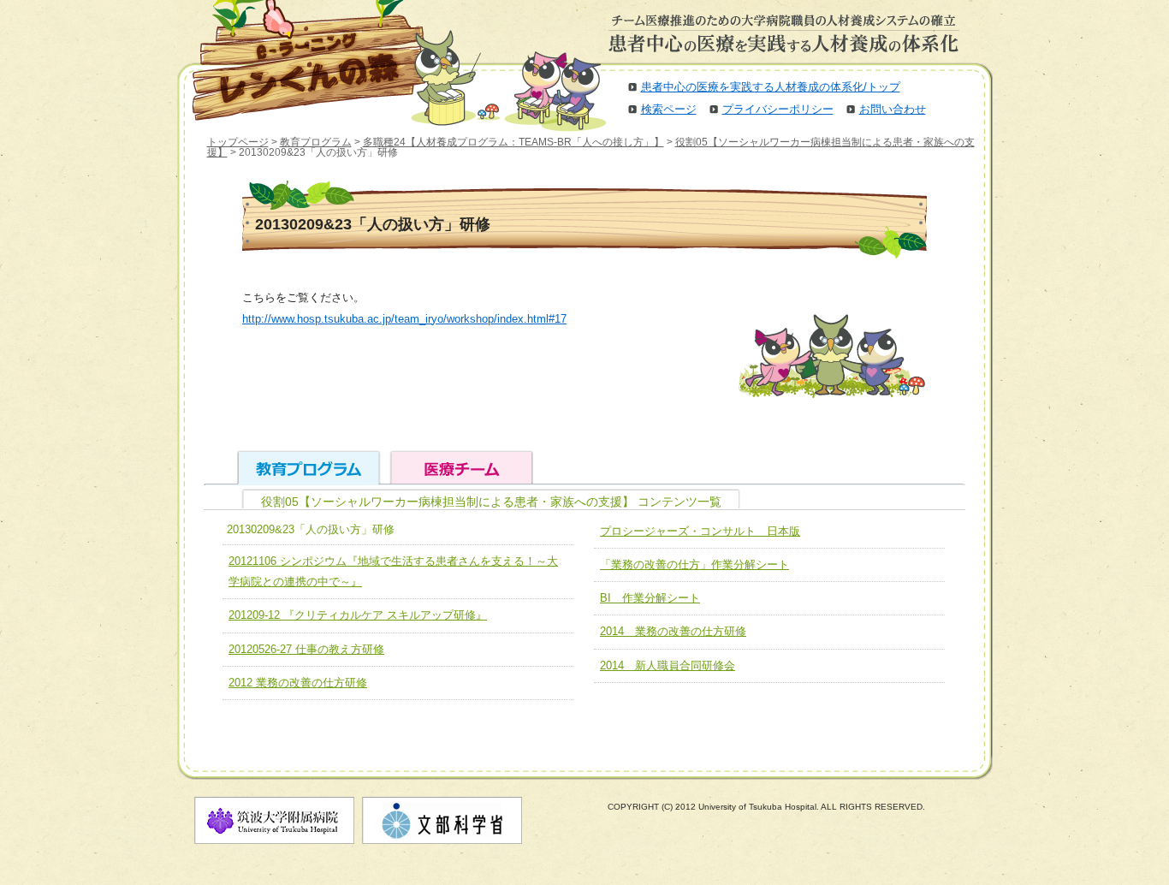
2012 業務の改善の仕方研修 (297, 682)
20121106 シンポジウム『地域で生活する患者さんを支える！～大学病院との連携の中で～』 (393, 571)
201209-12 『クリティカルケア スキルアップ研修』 (357, 615)
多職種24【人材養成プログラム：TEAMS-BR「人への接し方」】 (513, 142)
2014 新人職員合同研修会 (667, 665)
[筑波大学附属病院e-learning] (297, 60)
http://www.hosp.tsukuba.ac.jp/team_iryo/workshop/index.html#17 (404, 318)
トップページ (238, 142)
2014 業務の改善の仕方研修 (673, 631)
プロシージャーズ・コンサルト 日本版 (700, 531)
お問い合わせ (892, 109)
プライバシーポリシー (778, 109)
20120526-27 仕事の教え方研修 (306, 649)
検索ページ (669, 109)
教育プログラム (316, 142)
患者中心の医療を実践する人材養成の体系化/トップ (770, 86)
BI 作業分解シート (650, 597)
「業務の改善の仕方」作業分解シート (694, 564)
